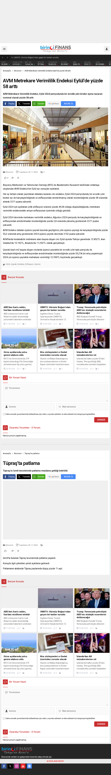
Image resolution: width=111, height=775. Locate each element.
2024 (8, 264)
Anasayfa (7, 71)
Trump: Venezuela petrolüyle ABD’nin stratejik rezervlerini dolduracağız (43, 57)
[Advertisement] (55, 21)
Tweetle (26, 103)
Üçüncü (37, 264)
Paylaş (12, 103)
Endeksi (20, 264)
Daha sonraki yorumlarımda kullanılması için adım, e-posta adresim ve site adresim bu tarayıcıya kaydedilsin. (50, 414)
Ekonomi (17, 71)
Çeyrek (14, 264)
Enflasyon (29, 264)
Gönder (41, 103)
